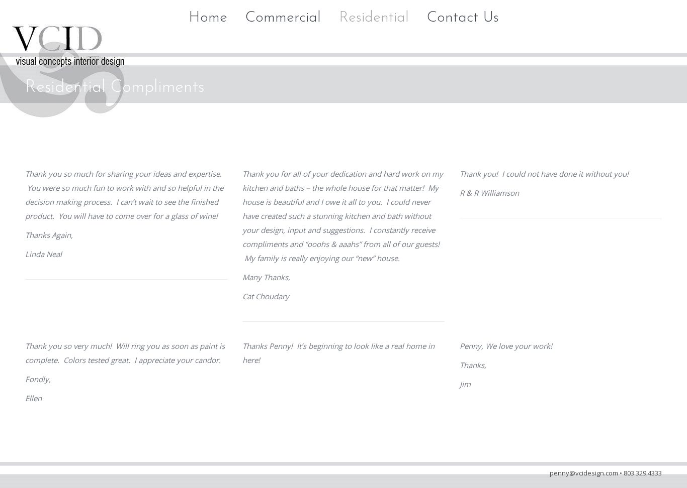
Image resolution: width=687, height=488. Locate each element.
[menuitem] (208, 18)
